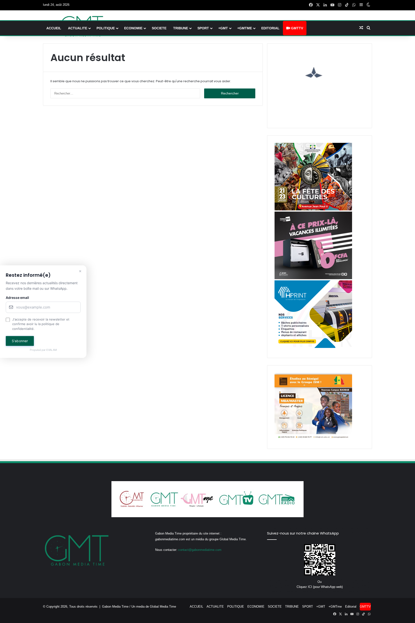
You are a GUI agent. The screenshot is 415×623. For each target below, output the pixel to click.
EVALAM (51, 350)
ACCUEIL (53, 28)
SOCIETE (159, 28)
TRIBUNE (180, 28)
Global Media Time (163, 606)
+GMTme (244, 28)
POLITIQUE (106, 28)
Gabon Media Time (115, 606)
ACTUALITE (77, 28)
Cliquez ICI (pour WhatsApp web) (320, 587)
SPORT (203, 28)
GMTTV (296, 28)
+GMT (223, 28)
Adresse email (17, 298)
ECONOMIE (133, 28)
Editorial (270, 28)
